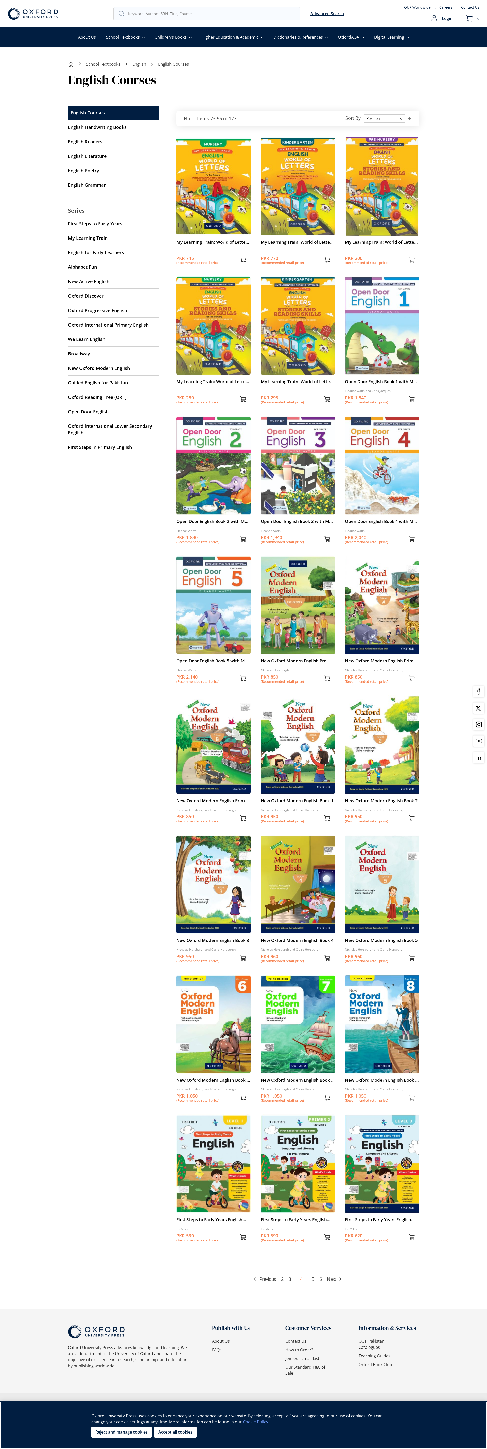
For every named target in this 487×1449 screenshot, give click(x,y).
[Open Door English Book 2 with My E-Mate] (213, 514)
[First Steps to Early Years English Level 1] (213, 1212)
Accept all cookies (175, 1432)
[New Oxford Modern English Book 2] (382, 793)
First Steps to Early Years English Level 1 (209, 1220)
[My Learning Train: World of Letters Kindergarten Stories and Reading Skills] (298, 374)
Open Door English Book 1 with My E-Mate (380, 382)
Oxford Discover (86, 296)
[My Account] (434, 18)
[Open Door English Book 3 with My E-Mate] (298, 514)
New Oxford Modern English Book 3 (212, 940)
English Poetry (83, 170)
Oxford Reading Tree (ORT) (97, 397)
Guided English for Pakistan (98, 383)
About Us (87, 37)
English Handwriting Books (97, 127)
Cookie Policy (255, 1422)
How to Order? (299, 1350)
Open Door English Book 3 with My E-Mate (296, 521)
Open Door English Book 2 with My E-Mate (211, 521)
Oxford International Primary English (108, 325)
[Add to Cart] (243, 260)
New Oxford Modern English (99, 368)
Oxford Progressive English (97, 310)
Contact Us (470, 7)
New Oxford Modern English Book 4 (297, 940)
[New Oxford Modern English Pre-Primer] (298, 653)
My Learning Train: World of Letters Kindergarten (297, 242)
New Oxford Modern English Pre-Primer (294, 661)
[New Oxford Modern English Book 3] (213, 932)
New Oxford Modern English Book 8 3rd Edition (381, 1080)
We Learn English (86, 339)
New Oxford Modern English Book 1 (297, 801)
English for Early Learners (96, 252)
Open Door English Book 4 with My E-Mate (380, 521)
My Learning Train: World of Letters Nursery (212, 242)
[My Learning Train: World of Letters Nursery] (213, 234)
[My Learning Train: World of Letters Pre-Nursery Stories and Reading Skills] (382, 234)
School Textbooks (123, 37)
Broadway (79, 354)
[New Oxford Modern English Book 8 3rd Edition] (382, 1072)
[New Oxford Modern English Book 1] (298, 793)
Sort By (353, 118)
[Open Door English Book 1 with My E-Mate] (382, 374)
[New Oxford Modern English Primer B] (213, 793)
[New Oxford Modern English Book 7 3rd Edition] (298, 1072)
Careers (446, 7)
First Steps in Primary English (100, 447)
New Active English (88, 281)
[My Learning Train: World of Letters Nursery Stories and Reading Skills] (213, 374)
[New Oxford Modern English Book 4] (298, 932)
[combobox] (211, 13)
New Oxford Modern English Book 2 (381, 801)
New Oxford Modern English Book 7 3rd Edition (297, 1080)
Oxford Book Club (375, 1364)
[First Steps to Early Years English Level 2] (298, 1212)
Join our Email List (302, 1358)
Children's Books (171, 37)
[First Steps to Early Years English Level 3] (382, 1212)
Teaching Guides (374, 1356)
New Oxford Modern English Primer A (381, 661)
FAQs (217, 1350)
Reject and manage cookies (121, 1432)
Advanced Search (327, 13)
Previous (267, 1279)
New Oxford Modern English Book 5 (381, 940)
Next (331, 1279)
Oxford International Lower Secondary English (110, 429)
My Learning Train (88, 238)
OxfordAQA (348, 37)
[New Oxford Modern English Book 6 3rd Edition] (213, 1072)
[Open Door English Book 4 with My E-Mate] (382, 514)
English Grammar (87, 185)
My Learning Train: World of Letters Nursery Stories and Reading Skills (212, 382)
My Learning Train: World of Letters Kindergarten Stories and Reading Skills (297, 382)
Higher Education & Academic (230, 37)
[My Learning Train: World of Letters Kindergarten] (298, 234)
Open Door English (88, 411)
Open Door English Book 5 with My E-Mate (211, 661)
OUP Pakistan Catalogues (372, 1344)
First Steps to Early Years (95, 223)
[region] (243, 1425)
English (139, 64)
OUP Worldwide (417, 7)
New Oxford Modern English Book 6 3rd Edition (212, 1080)
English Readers (85, 142)
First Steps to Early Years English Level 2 (294, 1220)
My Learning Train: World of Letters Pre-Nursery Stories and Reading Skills (381, 242)
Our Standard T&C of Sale (305, 1370)
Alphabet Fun (82, 267)
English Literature (87, 156)
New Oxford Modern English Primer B (212, 801)
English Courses (88, 113)
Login (447, 18)
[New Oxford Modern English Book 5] (382, 932)
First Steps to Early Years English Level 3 (378, 1220)
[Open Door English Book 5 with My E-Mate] (213, 653)
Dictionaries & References (298, 37)
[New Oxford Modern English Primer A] (382, 653)
